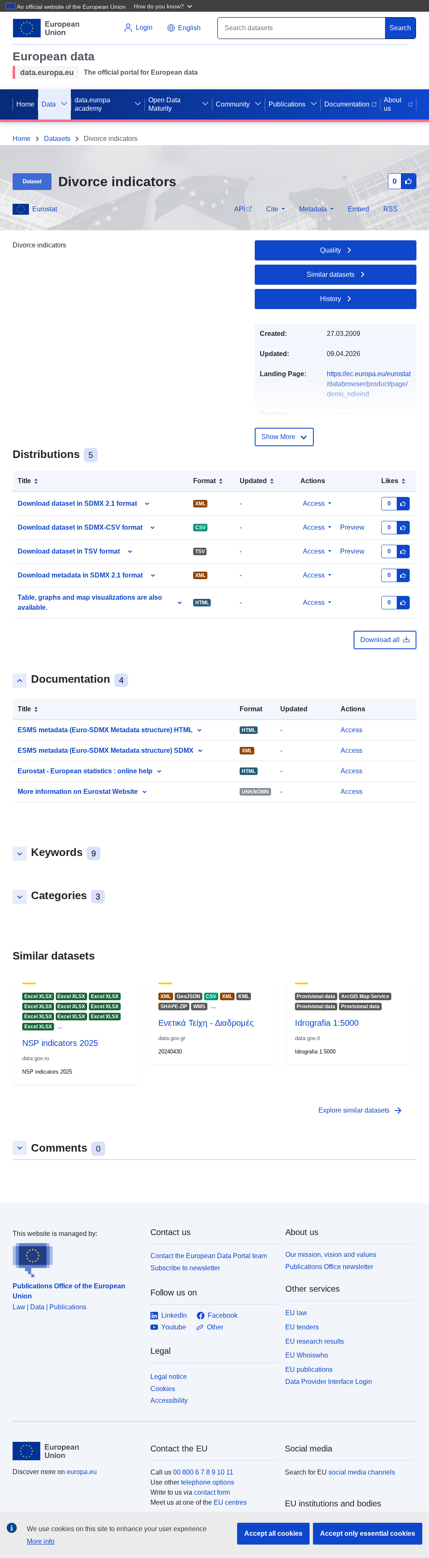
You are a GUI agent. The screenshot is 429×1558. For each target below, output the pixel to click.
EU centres (230, 1502)
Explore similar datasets (360, 1110)
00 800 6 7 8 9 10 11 (203, 1472)
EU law (296, 1312)
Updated (253, 480)
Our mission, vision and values (330, 1254)
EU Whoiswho (306, 1355)
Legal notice (168, 1376)
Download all (380, 639)
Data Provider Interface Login (328, 1381)
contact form (212, 1492)
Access (314, 503)
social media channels (361, 1472)
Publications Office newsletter (329, 1266)
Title (24, 480)
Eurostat (44, 209)
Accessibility (169, 1400)
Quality (330, 250)
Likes (389, 480)
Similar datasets (330, 274)
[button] (163, 6)
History (330, 298)
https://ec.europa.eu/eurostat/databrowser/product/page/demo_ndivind (369, 384)
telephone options (207, 1482)
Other (215, 1327)
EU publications (309, 1369)
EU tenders (302, 1327)
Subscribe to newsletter (185, 1268)
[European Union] (77, 1451)
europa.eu (82, 1471)
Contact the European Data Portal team (208, 1255)
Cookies (162, 1388)
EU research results (314, 1341)
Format (204, 480)
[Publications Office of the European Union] (76, 1258)
